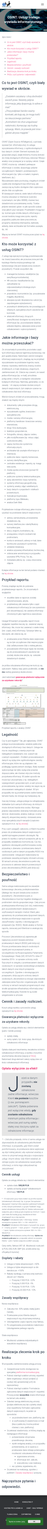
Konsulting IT (27, 1502)
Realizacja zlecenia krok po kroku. (22, 71)
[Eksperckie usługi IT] (7, 4)
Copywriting (26, 1514)
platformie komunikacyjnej (27, 1372)
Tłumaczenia (12, 1514)
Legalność (11, 61)
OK (34, 1521)
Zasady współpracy (24, 1473)
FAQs (33, 1056)
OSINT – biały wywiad (34, 1508)
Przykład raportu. (14, 58)
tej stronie (9, 573)
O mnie (37, 1514)
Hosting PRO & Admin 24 (13, 1508)
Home (16, 1502)
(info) (23, 1521)
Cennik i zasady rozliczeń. (18, 68)
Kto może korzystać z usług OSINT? (22, 48)
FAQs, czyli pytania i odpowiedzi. (21, 74)
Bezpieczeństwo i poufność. (19, 65)
